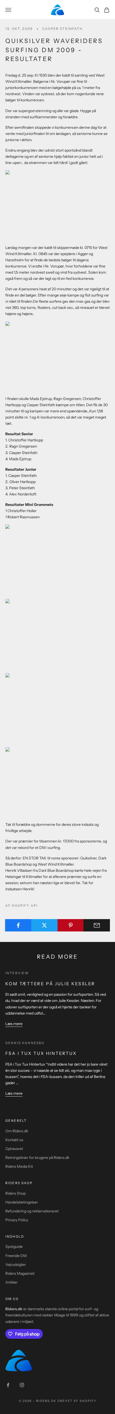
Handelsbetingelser (21, 1202)
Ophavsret (14, 1148)
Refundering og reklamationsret (32, 1211)
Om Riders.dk (16, 1131)
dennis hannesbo (24, 1043)
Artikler (11, 1282)
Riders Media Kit (19, 1166)
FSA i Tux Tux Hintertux (41, 1053)
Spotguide (14, 1246)
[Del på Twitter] (44, 925)
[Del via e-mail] (97, 925)
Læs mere (13, 1023)
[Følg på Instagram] (22, 1385)
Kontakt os (14, 1139)
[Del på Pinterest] (71, 925)
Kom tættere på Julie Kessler (50, 983)
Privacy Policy (16, 1219)
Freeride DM (16, 1255)
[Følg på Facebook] (8, 1385)
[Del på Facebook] (18, 925)
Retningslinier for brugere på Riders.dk (37, 1157)
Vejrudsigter (15, 1264)
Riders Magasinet (19, 1273)
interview (17, 973)
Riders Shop (15, 1193)
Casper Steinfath (62, 29)
